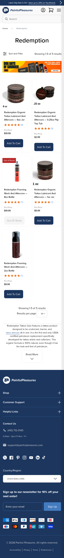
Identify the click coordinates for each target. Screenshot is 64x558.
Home (5, 28)
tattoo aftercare (13, 332)
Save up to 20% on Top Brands (42, 2)
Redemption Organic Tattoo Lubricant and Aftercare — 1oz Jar (45, 193)
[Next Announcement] (61, 3)
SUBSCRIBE (52, 506)
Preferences (46, 549)
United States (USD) (15, 478)
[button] (59, 10)
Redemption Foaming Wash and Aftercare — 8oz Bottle (15, 193)
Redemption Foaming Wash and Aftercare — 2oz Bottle (15, 267)
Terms (35, 549)
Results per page (27, 313)
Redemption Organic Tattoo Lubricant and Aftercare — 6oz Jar (14, 116)
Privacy (27, 549)
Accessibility (15, 549)
